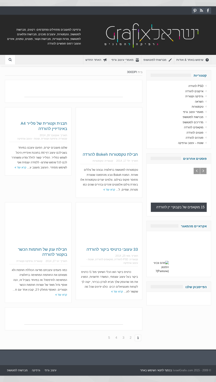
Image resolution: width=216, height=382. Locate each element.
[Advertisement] (73, 90)
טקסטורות (98, 160)
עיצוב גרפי (51, 370)
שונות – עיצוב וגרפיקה (190, 143)
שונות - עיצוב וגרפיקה (28, 138)
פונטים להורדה (194, 132)
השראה (199, 101)
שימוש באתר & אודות (189, 59)
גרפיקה (36, 370)
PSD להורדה (121, 259)
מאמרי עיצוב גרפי (122, 59)
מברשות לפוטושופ (154, 59)
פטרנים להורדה (194, 137)
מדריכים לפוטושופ (193, 122)
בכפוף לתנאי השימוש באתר (156, 370)
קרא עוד (21, 167)
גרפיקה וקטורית (49, 138)
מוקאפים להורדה (104, 259)
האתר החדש (93, 59)
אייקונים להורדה (194, 91)
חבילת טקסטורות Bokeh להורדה (110, 154)
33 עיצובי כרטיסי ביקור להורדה (112, 249)
